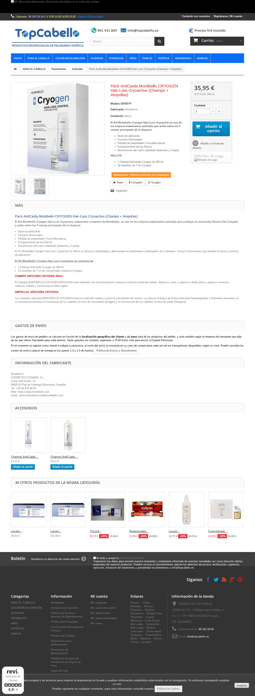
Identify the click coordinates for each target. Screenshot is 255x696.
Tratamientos (58, 69)
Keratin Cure (154, 613)
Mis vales (96, 623)
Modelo (115, 103)
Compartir (136, 182)
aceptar (242, 685)
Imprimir (122, 190)
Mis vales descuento (103, 607)
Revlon (151, 627)
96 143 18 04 (35, 16)
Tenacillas (136, 617)
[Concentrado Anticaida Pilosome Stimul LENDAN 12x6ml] (226, 509)
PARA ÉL (147, 58)
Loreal (150, 617)
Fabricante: (117, 109)
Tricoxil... (95, 531)
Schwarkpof (153, 631)
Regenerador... (138, 531)
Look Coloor (152, 620)
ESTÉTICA (163, 58)
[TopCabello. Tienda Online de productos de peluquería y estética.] (48, 36)
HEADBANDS (183, 58)
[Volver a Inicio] (15, 69)
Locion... (174, 531)
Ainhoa (148, 606)
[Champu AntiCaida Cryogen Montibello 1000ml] (68, 435)
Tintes (146, 602)
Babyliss (145, 638)
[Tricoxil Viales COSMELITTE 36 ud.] (107, 509)
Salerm (134, 602)
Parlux (134, 642)
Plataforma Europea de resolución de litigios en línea (66, 662)
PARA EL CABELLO (38, 58)
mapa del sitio (59, 670)
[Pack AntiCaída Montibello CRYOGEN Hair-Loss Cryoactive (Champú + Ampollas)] (20, 186)
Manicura (136, 620)
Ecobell (146, 642)
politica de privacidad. (132, 558)
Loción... (16, 531)
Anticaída (77, 69)
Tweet (119, 182)
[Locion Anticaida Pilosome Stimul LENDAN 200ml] (186, 509)
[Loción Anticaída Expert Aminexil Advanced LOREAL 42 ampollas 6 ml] (68, 509)
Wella (133, 638)
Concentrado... (217, 531)
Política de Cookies (63, 635)
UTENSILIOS (116, 58)
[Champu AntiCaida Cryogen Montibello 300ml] (28, 435)
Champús (136, 634)
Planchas (136, 609)
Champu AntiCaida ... (24, 456)
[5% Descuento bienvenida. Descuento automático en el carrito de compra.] (127, 6)
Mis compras (99, 602)
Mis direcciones (100, 613)
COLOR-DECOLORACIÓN (70, 58)
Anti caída (136, 624)
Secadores (136, 613)
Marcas (202, 58)
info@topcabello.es (198, 636)
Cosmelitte (152, 624)
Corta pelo (136, 631)
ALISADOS (97, 58)
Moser (158, 638)
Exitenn (149, 609)
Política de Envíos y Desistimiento (117, 350)
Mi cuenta (99, 596)
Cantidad (199, 105)
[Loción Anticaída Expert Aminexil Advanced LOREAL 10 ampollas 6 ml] (28, 509)
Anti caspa (136, 627)
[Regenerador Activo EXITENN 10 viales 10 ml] (147, 509)
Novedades (57, 602)
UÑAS (132, 58)
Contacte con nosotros (196, 16)
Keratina (135, 606)
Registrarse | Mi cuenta (228, 16)
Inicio (18, 58)
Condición (117, 116)
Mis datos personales (104, 618)
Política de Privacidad (64, 621)
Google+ (156, 182)
